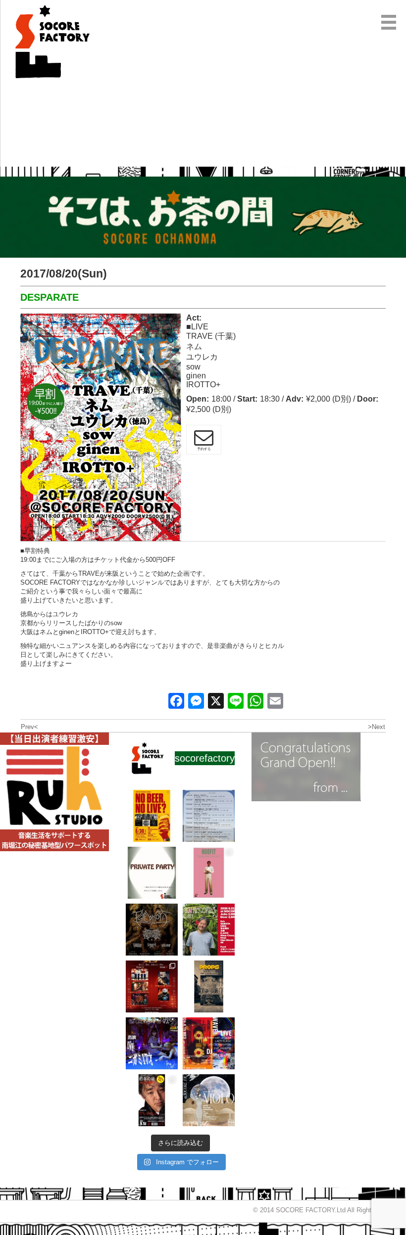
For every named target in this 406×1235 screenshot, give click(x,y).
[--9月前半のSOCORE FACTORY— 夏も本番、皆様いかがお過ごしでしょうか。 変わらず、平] (152, 1100)
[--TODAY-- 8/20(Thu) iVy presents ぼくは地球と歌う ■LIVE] (152, 1043)
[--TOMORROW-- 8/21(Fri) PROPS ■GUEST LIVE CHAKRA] (209, 986)
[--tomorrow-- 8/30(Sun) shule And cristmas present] (152, 816)
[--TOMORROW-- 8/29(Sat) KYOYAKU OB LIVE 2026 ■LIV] (209, 816)
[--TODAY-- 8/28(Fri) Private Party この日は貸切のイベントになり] (152, 873)
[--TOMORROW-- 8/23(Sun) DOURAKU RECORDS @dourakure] (209, 930)
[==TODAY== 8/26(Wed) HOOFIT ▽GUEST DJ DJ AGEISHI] (209, 873)
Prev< (29, 727)
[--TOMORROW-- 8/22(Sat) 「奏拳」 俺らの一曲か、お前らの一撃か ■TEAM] (152, 986)
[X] (216, 702)
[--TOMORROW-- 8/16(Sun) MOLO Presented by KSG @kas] (209, 1100)
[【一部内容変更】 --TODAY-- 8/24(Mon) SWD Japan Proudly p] (152, 930)
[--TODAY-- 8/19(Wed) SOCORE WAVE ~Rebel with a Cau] (209, 1043)
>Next (376, 727)
